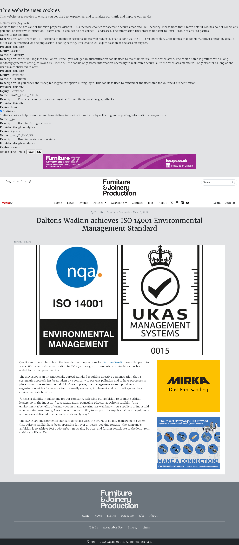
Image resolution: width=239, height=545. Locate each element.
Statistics (9, 111)
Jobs (150, 202)
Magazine (127, 515)
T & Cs (93, 527)
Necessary (16, 23)
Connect (137, 202)
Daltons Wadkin (114, 362)
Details (4, 151)
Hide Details (18, 151)
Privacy (132, 527)
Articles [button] (98, 202)
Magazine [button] (118, 202)
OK (39, 152)
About (163, 202)
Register (230, 202)
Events (84, 202)
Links (146, 527)
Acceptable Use (113, 527)
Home (58, 202)
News (70, 202)
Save (31, 152)
